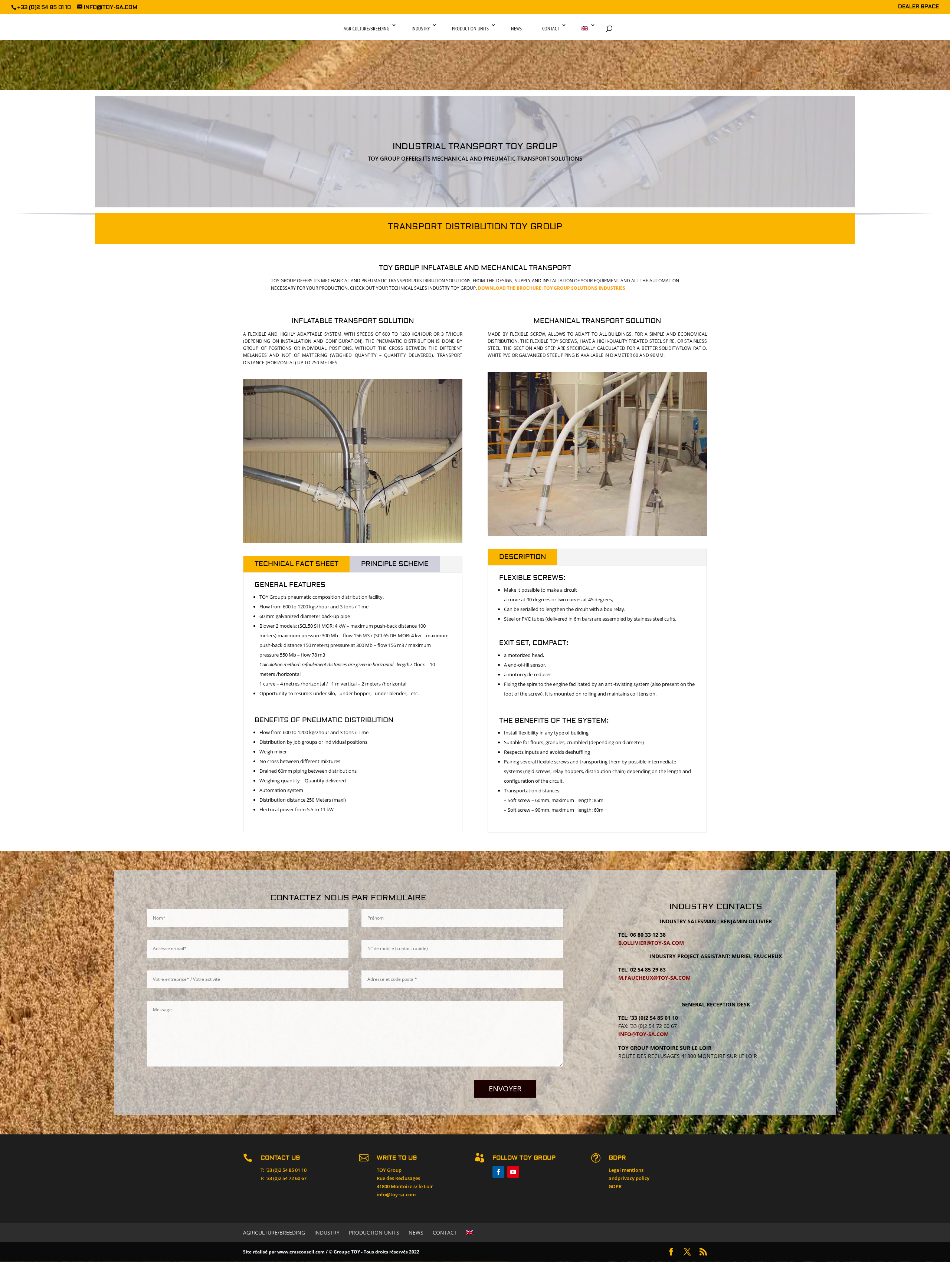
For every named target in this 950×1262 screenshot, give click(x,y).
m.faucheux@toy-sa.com (654, 977)
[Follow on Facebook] (498, 1172)
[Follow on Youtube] (513, 1172)
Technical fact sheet (296, 564)
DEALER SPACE (918, 7)
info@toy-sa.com (643, 1034)
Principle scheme (395, 564)
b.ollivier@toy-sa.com (651, 942)
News (516, 28)
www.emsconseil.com (301, 1252)
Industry (421, 28)
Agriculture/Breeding (366, 28)
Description (522, 557)
